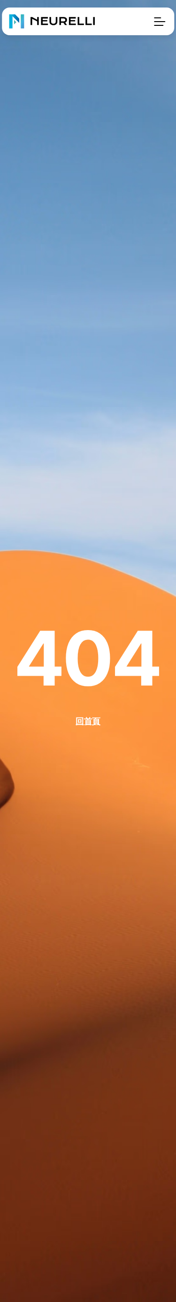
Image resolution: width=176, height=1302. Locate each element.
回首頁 (88, 721)
